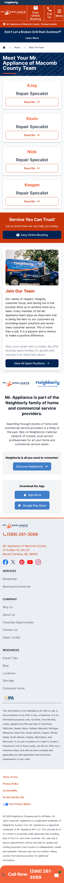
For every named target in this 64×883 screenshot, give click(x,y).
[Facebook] (5, 562)
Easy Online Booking (35, 15)
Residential (10, 579)
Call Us (49, 15)
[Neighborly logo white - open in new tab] (11, 2)
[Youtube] (30, 562)
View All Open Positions (29, 363)
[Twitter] (13, 562)
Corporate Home (14, 688)
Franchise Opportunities (18, 622)
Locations (9, 673)
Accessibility (10, 790)
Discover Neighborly (29, 466)
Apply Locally (11, 637)
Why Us (8, 607)
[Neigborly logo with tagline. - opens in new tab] (48, 383)
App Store (34, 495)
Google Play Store (34, 505)
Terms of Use (10, 776)
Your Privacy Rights (20, 804)
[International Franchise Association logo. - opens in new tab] (9, 698)
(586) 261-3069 (22, 534)
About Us (9, 614)
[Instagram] (38, 562)
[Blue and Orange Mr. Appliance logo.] (16, 383)
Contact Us (10, 629)
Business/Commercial (16, 586)
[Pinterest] (22, 562)
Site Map (8, 680)
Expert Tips (10, 658)
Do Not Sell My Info (13, 797)
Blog (6, 665)
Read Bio (29, 102)
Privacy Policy (10, 783)
